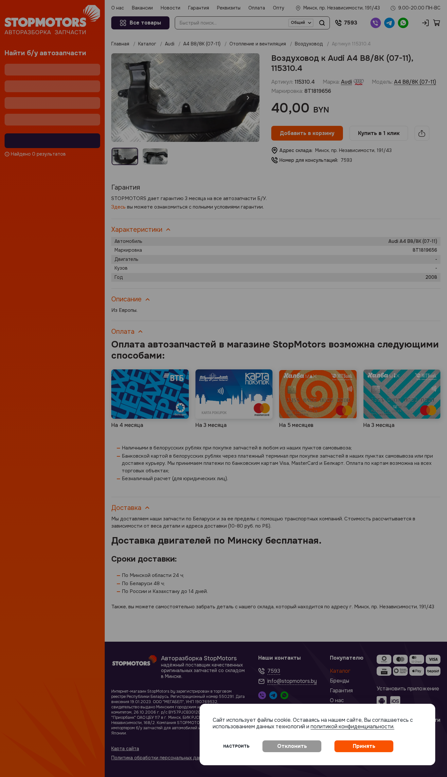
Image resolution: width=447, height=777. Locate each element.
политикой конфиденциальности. (352, 726)
